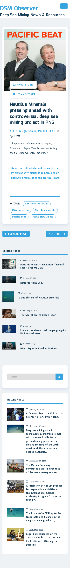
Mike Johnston (20, 210)
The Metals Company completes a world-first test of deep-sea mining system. (43, 468)
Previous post (17, 234)
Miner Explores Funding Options (38, 348)
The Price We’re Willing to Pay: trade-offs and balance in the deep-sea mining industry (44, 517)
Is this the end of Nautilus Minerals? (39, 298)
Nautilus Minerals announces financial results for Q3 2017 (42, 266)
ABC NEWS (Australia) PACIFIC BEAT (32, 131)
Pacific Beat (19, 217)
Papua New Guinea (43, 217)
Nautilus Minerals (45, 210)
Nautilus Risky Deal (31, 283)
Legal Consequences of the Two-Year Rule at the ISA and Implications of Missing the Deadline (43, 539)
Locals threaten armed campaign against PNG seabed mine (44, 332)
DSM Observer (19, 8)
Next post (55, 234)
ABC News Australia (36, 204)
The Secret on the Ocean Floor (38, 315)
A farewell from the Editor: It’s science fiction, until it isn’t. (44, 415)
